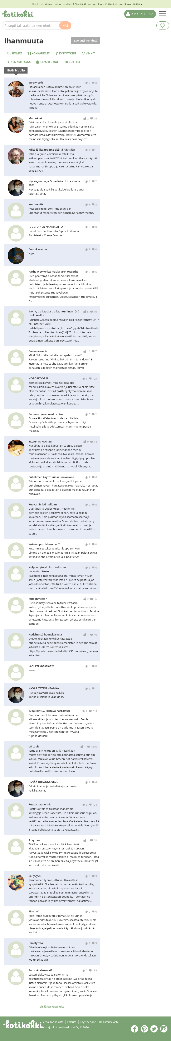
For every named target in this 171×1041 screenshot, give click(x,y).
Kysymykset (67, 53)
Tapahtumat (48, 62)
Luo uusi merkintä (85, 40)
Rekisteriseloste (109, 1022)
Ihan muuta (16, 70)
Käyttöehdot (88, 1022)
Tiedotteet (72, 62)
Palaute (71, 1022)
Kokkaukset (40, 53)
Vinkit (90, 53)
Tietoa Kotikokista (52, 1022)
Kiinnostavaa (20, 62)
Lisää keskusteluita (52, 1006)
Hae (65, 25)
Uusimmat (14, 53)
